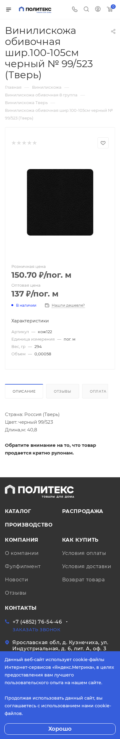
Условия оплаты (84, 553)
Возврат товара (83, 580)
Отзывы (62, 391)
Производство (29, 525)
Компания (21, 540)
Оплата (98, 391)
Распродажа (82, 511)
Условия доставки (86, 566)
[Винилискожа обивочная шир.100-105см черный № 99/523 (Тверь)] (60, 202)
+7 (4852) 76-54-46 (37, 622)
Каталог (18, 511)
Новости (16, 580)
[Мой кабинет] (98, 10)
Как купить (80, 540)
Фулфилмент (23, 566)
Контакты (21, 608)
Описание (24, 391)
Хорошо (60, 728)
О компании (21, 553)
